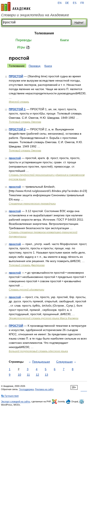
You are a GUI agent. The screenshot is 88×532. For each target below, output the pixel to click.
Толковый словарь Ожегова (25, 122)
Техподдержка (26, 389)
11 (28, 374)
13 (46, 374)
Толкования (44, 33)
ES (75, 3)
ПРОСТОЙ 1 (17, 109)
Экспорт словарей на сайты (15, 401)
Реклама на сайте (44, 389)
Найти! (78, 22)
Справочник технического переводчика (32, 203)
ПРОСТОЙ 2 (17, 129)
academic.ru (15, 6)
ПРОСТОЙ (16, 76)
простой (15, 158)
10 (19, 374)
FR (82, 3)
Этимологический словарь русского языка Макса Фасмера (43, 318)
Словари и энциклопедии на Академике (35, 15)
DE (67, 3)
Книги (64, 40)
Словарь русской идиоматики (26, 289)
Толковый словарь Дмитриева (27, 265)
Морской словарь (19, 101)
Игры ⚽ (23, 47)
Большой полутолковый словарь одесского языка (38, 351)
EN (59, 3)
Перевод (34, 65)
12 (37, 374)
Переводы (24, 40)
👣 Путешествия (10, 396)
